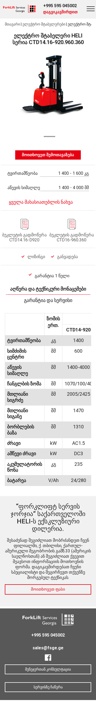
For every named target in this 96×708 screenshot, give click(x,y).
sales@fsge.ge (48, 647)
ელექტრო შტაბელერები (43, 24)
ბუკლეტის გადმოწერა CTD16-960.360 (71, 237)
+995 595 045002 (60, 5)
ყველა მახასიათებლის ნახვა (41, 202)
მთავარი (12, 24)
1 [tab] (49, 136)
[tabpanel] (48, 93)
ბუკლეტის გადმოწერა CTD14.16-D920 (24, 237)
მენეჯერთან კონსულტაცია (48, 669)
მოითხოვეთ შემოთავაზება (48, 154)
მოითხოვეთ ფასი (48, 589)
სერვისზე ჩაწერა (48, 687)
